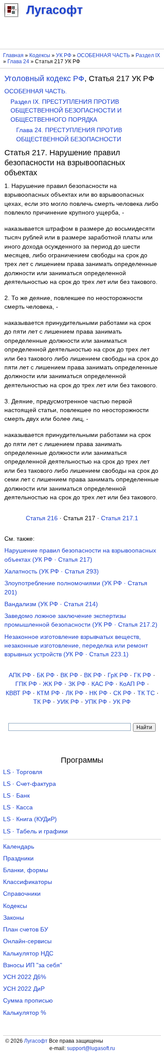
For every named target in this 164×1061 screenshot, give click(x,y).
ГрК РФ (118, 675)
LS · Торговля (22, 772)
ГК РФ (142, 675)
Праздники (18, 858)
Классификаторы (27, 882)
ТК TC (146, 693)
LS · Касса (18, 807)
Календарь (18, 846)
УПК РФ (96, 702)
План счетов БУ (25, 929)
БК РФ (46, 675)
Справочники (22, 893)
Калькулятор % (24, 1013)
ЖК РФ (53, 684)
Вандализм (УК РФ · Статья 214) (51, 604)
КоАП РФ (132, 684)
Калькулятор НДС (28, 953)
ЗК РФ (77, 684)
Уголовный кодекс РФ (44, 78)
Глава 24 (18, 61)
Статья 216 (42, 518)
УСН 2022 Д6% (24, 977)
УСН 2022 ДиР (24, 989)
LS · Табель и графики (35, 831)
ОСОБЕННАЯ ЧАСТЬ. (35, 91)
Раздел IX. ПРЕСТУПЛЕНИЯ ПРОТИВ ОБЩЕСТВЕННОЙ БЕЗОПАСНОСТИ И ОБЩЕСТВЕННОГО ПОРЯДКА (66, 111)
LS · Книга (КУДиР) (30, 819)
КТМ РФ (48, 693)
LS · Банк (16, 795)
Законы (13, 917)
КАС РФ (102, 684)
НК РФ (98, 693)
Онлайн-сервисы (27, 941)
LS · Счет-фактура (29, 784)
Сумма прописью (28, 1000)
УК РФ (63, 55)
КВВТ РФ (18, 693)
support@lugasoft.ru (91, 1048)
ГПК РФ (26, 684)
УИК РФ (68, 702)
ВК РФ (69, 675)
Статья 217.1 (119, 518)
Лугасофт (36, 1041)
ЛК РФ (75, 693)
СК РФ (122, 693)
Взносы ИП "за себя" (32, 965)
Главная (13, 55)
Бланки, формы (25, 870)
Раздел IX (148, 55)
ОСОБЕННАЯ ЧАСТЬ (103, 55)
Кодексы (39, 55)
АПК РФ (20, 675)
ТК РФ (42, 702)
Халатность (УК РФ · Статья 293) (51, 571)
